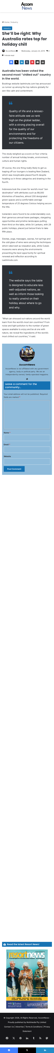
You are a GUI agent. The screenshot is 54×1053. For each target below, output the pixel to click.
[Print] (43, 62)
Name (7, 433)
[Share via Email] (37, 62)
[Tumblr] (27, 62)
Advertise (20, 1027)
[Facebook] (11, 62)
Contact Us (9, 1027)
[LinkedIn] (22, 62)
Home (6, 22)
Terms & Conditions (33, 1027)
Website (7, 456)
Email (7, 444)
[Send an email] (17, 51)
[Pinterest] (32, 62)
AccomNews (11, 51)
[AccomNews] (27, 6)
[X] (16, 62)
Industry (14, 22)
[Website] (27, 379)
